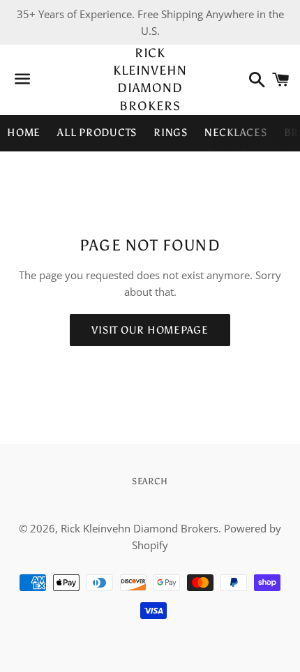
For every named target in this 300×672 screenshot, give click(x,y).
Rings (170, 132)
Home (23, 132)
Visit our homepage (150, 330)
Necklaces (235, 132)
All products (97, 132)
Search (150, 481)
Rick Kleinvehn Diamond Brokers (149, 79)
